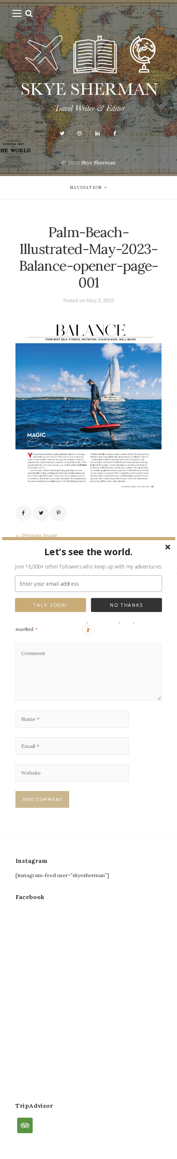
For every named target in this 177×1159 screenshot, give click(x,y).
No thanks (126, 605)
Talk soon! (50, 605)
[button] (89, 551)
